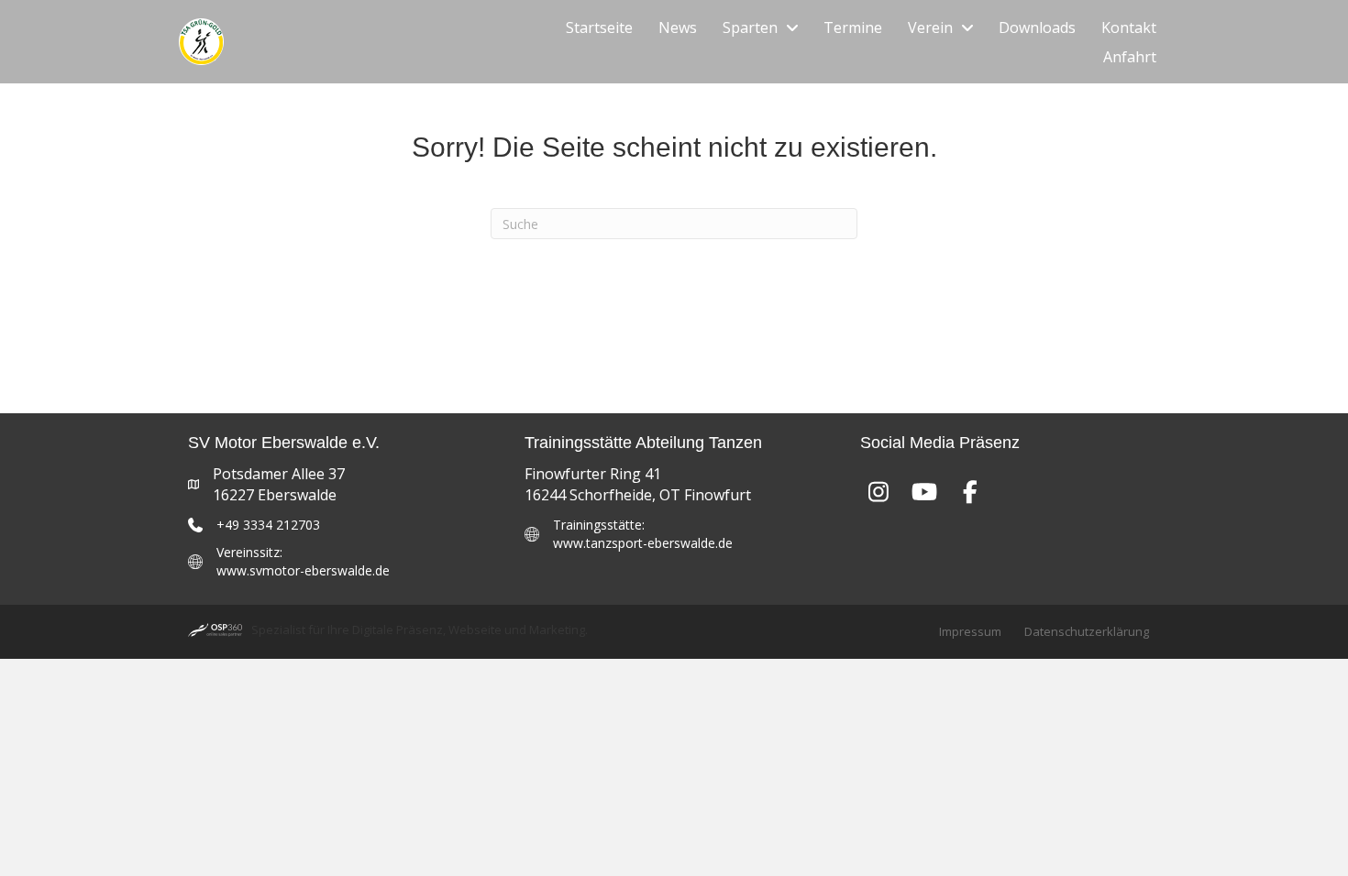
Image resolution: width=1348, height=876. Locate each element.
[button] (878, 491)
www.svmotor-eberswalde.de (303, 570)
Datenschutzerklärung (1086, 631)
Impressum (970, 631)
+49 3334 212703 (268, 524)
